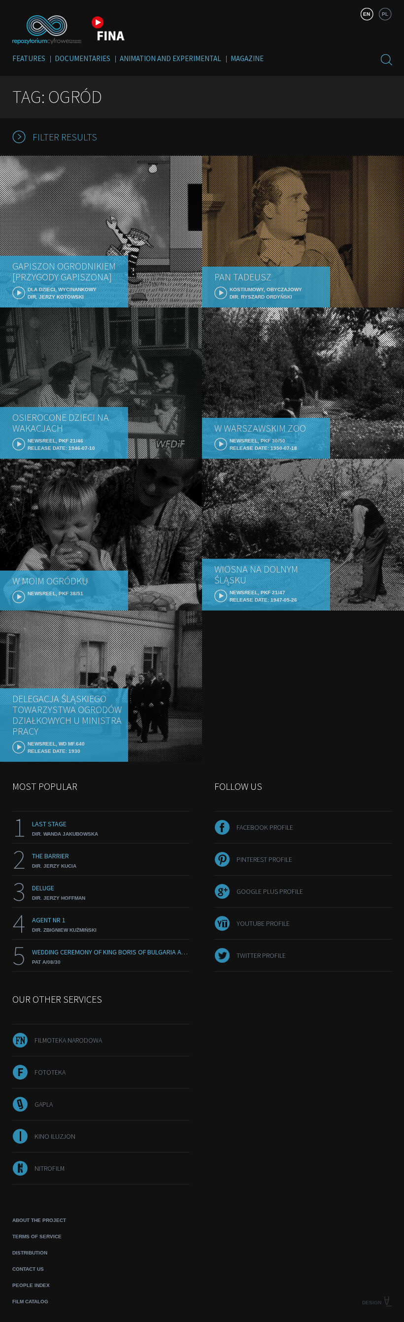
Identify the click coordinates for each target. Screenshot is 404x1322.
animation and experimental (170, 58)
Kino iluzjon (54, 1136)
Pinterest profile (264, 859)
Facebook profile (264, 827)
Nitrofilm (49, 1168)
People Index (31, 1285)
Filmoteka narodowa (68, 1040)
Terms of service (37, 1236)
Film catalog (30, 1301)
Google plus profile (269, 891)
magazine (247, 58)
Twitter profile (261, 955)
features (28, 58)
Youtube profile (263, 923)
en (366, 14)
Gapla (43, 1104)
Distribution (29, 1252)
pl (385, 14)
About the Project (39, 1220)
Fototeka (50, 1072)
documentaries (82, 58)
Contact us (28, 1269)
